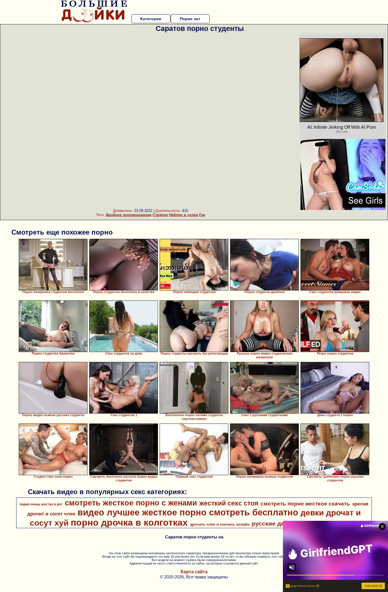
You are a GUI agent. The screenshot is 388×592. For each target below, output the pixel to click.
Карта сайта (194, 571)
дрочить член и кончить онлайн (219, 524)
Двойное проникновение (128, 215)
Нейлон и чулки (183, 215)
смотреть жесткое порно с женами (131, 503)
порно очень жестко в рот (41, 504)
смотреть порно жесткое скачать (305, 504)
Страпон (160, 215)
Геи (202, 215)
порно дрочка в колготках (129, 522)
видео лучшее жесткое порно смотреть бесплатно (188, 512)
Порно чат (190, 18)
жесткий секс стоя (228, 503)
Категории (150, 18)
